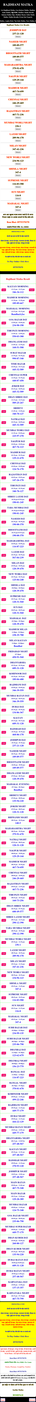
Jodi (3, 290)
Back (3, 1400)
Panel (32, 290)
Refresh (18, 36)
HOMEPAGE (18, 1395)
